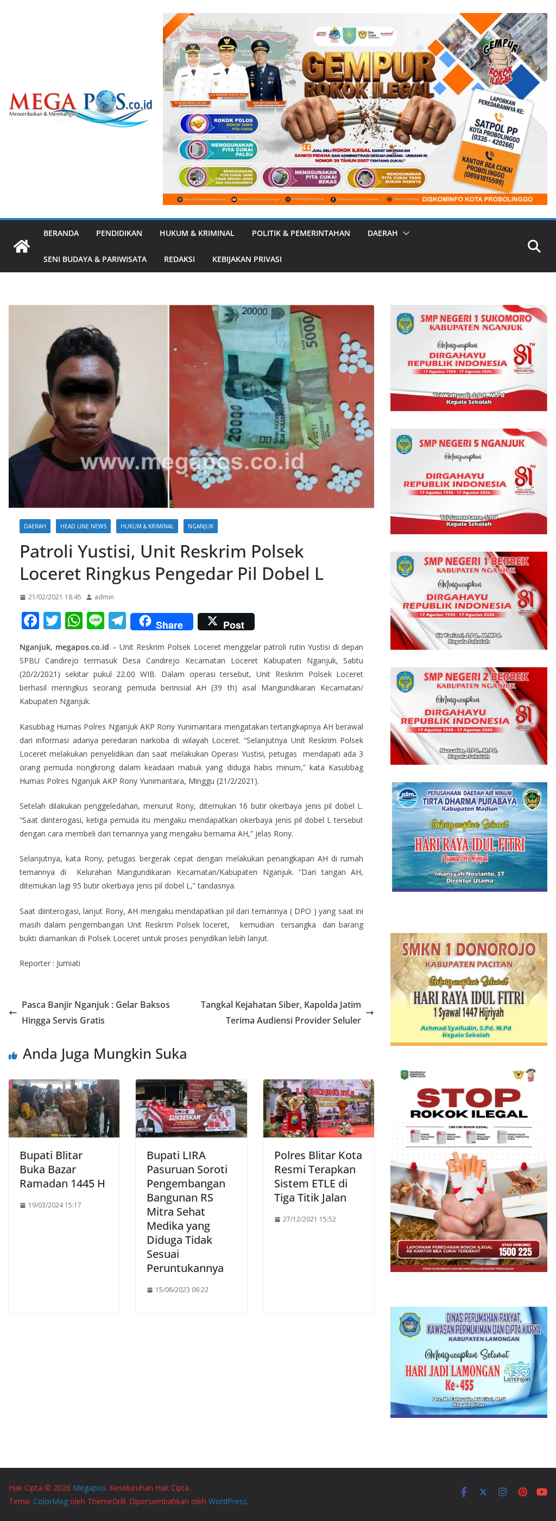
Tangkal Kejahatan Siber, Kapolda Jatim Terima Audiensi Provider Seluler (281, 1012)
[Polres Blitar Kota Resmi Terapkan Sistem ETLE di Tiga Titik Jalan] (318, 1087)
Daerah (383, 233)
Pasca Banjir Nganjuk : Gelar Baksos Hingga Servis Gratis (96, 1012)
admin (104, 597)
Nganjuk (200, 526)
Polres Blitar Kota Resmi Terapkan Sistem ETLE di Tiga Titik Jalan (318, 1176)
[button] (404, 233)
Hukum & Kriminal (197, 233)
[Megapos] (22, 246)
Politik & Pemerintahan (301, 233)
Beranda (61, 233)
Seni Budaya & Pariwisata (95, 259)
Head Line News (83, 526)
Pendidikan (119, 233)
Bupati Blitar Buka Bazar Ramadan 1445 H (62, 1169)
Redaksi (179, 259)
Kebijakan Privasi (247, 259)
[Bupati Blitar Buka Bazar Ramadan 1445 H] (64, 1087)
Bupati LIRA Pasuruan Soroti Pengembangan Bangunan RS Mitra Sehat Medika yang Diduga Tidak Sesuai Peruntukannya (187, 1211)
